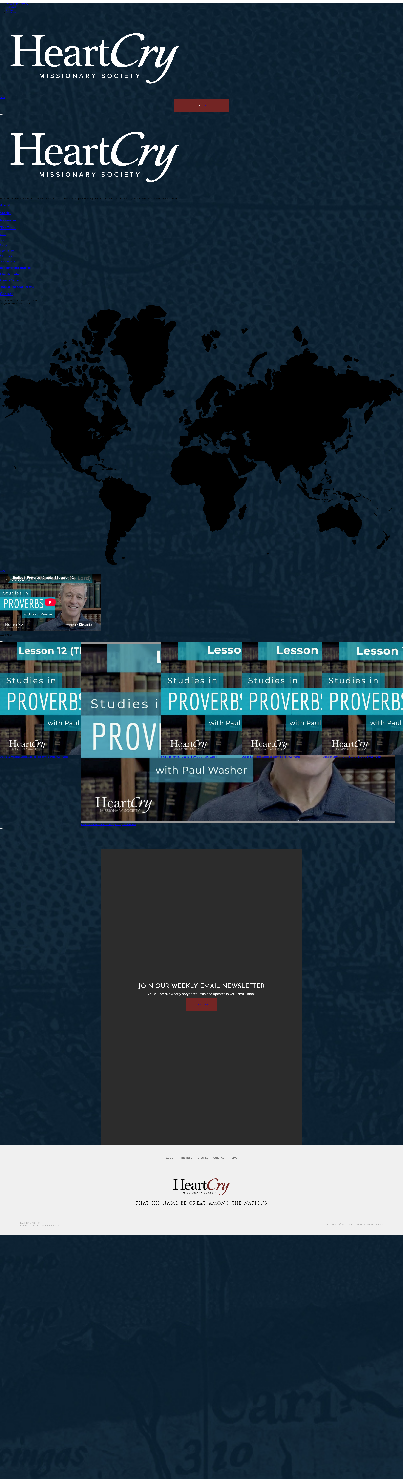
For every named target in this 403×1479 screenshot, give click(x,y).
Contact (219, 1158)
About (170, 1158)
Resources (11, 12)
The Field (11, 6)
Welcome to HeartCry (17, 4)
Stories (9, 9)
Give (2, 97)
